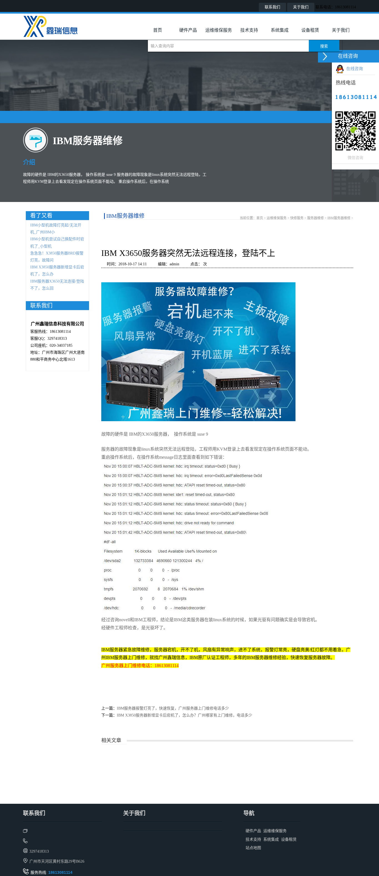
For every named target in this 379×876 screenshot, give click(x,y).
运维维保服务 (218, 30)
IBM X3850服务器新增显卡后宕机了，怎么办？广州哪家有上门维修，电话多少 (184, 715)
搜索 (324, 46)
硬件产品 (188, 30)
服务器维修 (315, 218)
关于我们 (301, 7)
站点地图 (253, 848)
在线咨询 (353, 68)
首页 (157, 30)
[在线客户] (325, 56)
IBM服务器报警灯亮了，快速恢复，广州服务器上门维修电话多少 (173, 708)
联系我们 (272, 7)
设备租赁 (310, 30)
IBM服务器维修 (338, 218)
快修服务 (297, 218)
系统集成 (280, 30)
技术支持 (249, 30)
